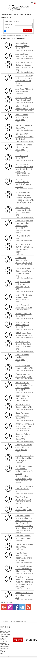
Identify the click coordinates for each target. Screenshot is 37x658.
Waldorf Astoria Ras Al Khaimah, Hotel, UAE (24, 595)
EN (32, 2)
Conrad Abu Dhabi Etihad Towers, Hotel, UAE (23, 147)
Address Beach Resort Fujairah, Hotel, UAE (22, 45)
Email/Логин (8, 24)
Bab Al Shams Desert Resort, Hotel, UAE (21, 117)
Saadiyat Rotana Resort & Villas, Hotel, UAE (22, 436)
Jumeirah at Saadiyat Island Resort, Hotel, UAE (23, 260)
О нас (11, 14)
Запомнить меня (10, 31)
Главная (4, 14)
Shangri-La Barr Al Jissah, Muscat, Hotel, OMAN (23, 447)
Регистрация (19, 14)
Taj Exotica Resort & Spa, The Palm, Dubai (24, 488)
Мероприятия (6, 17)
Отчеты (28, 14)
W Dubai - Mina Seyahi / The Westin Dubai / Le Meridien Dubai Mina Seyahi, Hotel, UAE (24, 582)
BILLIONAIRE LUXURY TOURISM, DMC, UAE (24, 136)
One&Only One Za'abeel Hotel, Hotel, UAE (22, 357)
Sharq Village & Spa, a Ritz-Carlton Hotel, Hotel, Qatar (24, 458)
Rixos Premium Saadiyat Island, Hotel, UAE (22, 415)
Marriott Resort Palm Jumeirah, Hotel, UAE (22, 324)
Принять (18, 640)
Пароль (7, 27)
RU (34, 2)
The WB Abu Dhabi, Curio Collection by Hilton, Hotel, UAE (24, 568)
